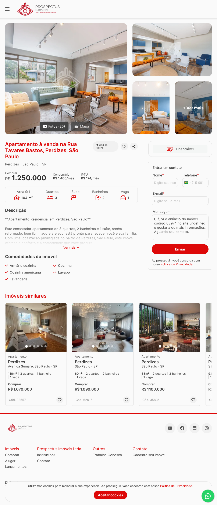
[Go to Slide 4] (38, 346)
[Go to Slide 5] (42, 346)
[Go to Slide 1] (26, 346)
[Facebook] (182, 428)
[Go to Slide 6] (46, 346)
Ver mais (69, 247)
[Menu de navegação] (7, 9)
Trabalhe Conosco (107, 455)
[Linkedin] (194, 428)
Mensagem (161, 211)
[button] (36, 327)
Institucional (46, 455)
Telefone (191, 175)
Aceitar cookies (110, 495)
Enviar (180, 249)
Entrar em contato (167, 167)
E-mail (158, 193)
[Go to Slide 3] (34, 346)
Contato (43, 461)
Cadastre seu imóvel (149, 455)
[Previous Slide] (10, 327)
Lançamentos (15, 466)
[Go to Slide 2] (30, 346)
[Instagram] (207, 428)
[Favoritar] (124, 146)
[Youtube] (170, 428)
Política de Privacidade (176, 264)
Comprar (12, 455)
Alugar (10, 461)
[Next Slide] (62, 327)
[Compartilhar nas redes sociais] (134, 146)
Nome (158, 175)
